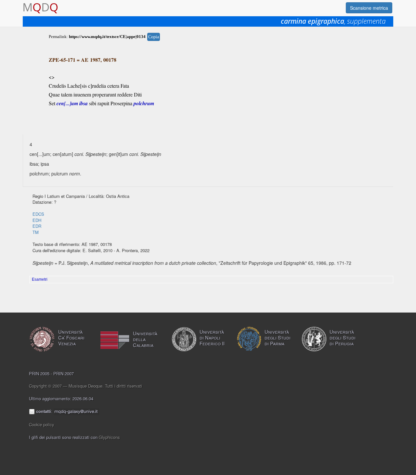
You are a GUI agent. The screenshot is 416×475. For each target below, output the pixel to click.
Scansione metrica (369, 8)
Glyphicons (109, 437)
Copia (153, 36)
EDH (36, 220)
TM (35, 232)
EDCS (38, 214)
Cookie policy (41, 424)
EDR (36, 226)
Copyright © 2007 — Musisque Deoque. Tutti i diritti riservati (85, 386)
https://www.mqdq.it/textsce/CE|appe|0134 (107, 36)
